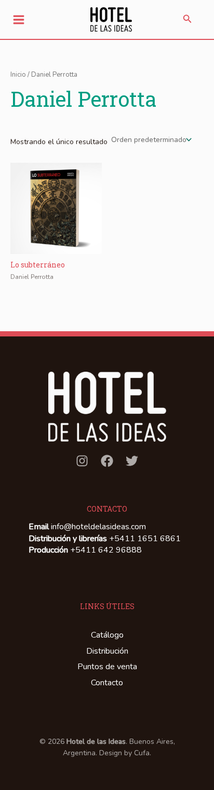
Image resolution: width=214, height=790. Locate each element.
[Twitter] (132, 461)
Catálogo (107, 635)
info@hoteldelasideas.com (98, 526)
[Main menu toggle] (18, 19)
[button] (187, 19)
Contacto (107, 682)
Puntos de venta (107, 666)
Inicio (18, 74)
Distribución (107, 651)
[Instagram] (82, 461)
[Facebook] (107, 461)
